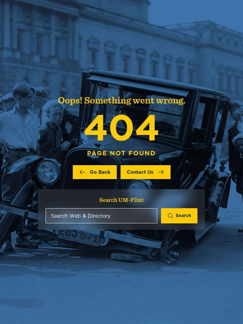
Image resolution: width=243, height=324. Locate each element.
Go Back (100, 172)
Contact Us (140, 172)
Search (183, 215)
